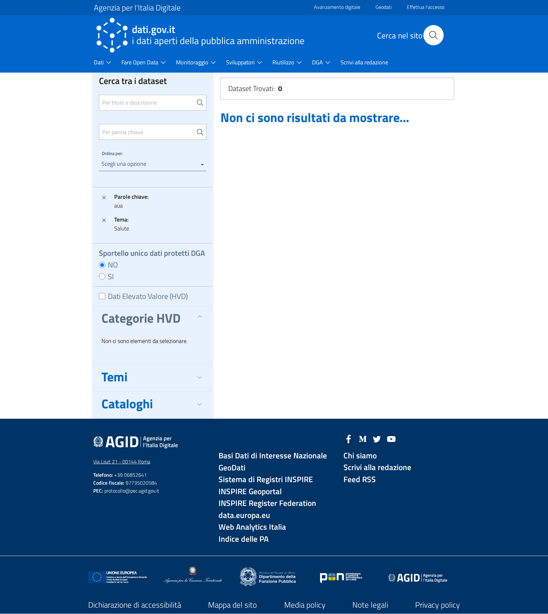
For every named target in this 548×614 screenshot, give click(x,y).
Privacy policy (437, 605)
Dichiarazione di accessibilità (134, 605)
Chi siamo (360, 456)
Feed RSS (359, 479)
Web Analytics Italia (252, 527)
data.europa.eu (244, 515)
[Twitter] (377, 438)
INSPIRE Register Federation (267, 503)
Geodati (383, 7)
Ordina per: (112, 153)
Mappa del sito (232, 605)
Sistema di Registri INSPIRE (266, 479)
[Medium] (363, 438)
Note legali (370, 605)
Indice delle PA (244, 539)
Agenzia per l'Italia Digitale (137, 8)
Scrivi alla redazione (377, 467)
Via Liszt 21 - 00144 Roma (121, 461)
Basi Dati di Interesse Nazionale (273, 456)
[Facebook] (348, 438)
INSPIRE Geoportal (250, 491)
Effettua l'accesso (425, 7)
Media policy (304, 605)
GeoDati (232, 468)
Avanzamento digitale (337, 7)
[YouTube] (391, 438)
